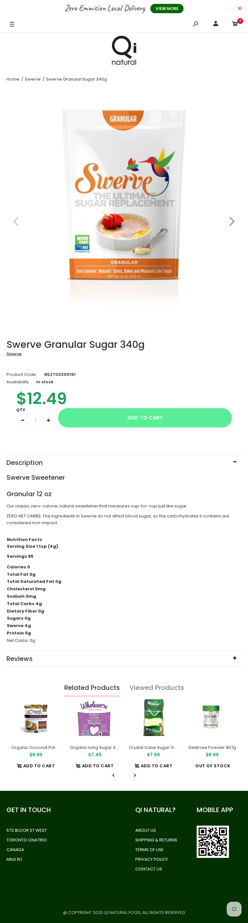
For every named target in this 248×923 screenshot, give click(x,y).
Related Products (92, 687)
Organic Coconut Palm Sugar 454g (48, 747)
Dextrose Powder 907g (212, 747)
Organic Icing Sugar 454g (97, 747)
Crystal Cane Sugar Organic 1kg (162, 747)
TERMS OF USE (149, 850)
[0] (235, 24)
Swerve (14, 354)
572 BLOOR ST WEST (26, 830)
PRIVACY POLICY (151, 859)
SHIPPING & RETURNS (156, 840)
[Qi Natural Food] (124, 52)
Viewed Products (156, 687)
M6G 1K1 (14, 859)
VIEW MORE (167, 8)
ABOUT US (145, 830)
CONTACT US (148, 869)
